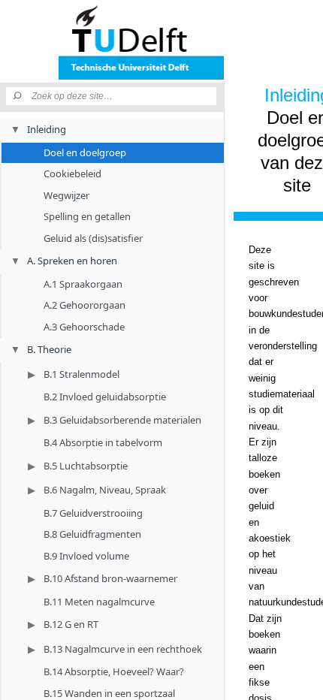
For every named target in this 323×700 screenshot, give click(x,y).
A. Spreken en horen (72, 260)
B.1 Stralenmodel (81, 374)
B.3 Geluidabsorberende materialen (122, 420)
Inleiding (46, 129)
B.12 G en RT (71, 624)
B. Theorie (49, 349)
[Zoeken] (19, 96)
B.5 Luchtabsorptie (86, 465)
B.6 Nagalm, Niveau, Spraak (105, 489)
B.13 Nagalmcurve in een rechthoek (123, 649)
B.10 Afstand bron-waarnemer (110, 578)
